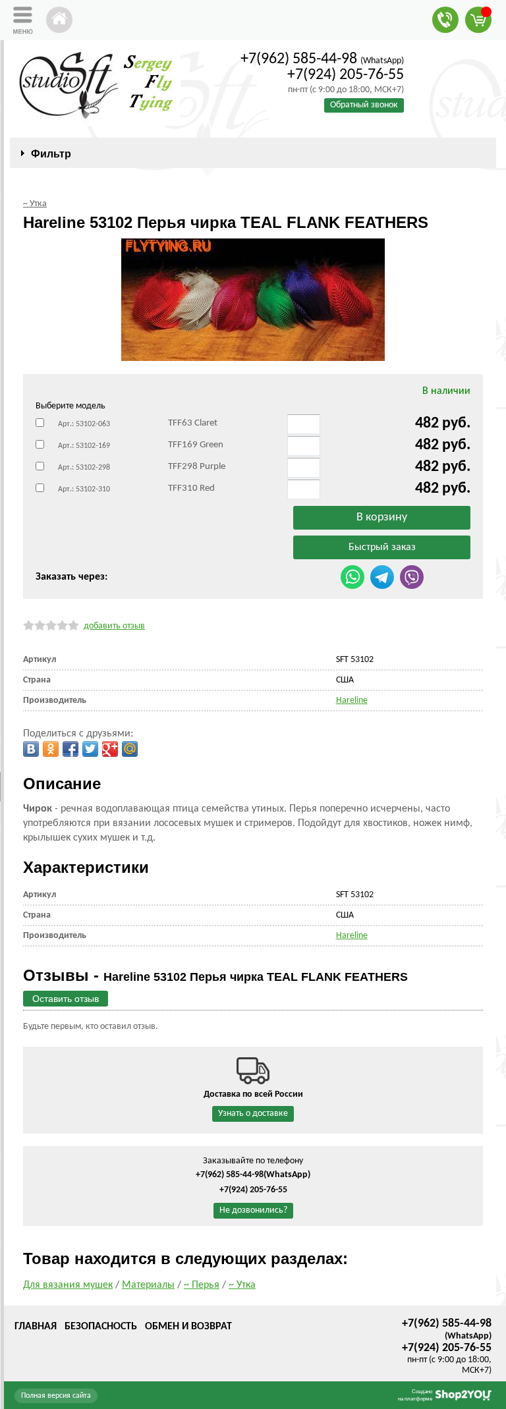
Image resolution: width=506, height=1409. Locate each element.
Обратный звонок (364, 105)
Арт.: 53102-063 (84, 424)
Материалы (148, 1285)
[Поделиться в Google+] (110, 749)
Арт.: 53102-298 (84, 468)
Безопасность (101, 1326)
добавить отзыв (114, 626)
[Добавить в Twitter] (90, 749)
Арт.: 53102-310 (84, 489)
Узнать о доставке (253, 1114)
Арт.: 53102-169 (84, 446)
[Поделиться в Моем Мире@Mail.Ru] (130, 749)
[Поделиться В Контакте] (31, 749)
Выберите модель (70, 406)
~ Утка (242, 1285)
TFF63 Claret (192, 423)
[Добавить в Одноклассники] (51, 749)
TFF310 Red (191, 488)
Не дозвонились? (253, 1210)
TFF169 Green (195, 445)
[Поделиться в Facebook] (70, 749)
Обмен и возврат (188, 1326)
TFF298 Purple (196, 467)
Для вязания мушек (68, 1285)
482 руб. (442, 423)
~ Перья (201, 1285)
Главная (35, 1326)
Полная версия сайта (56, 1396)
